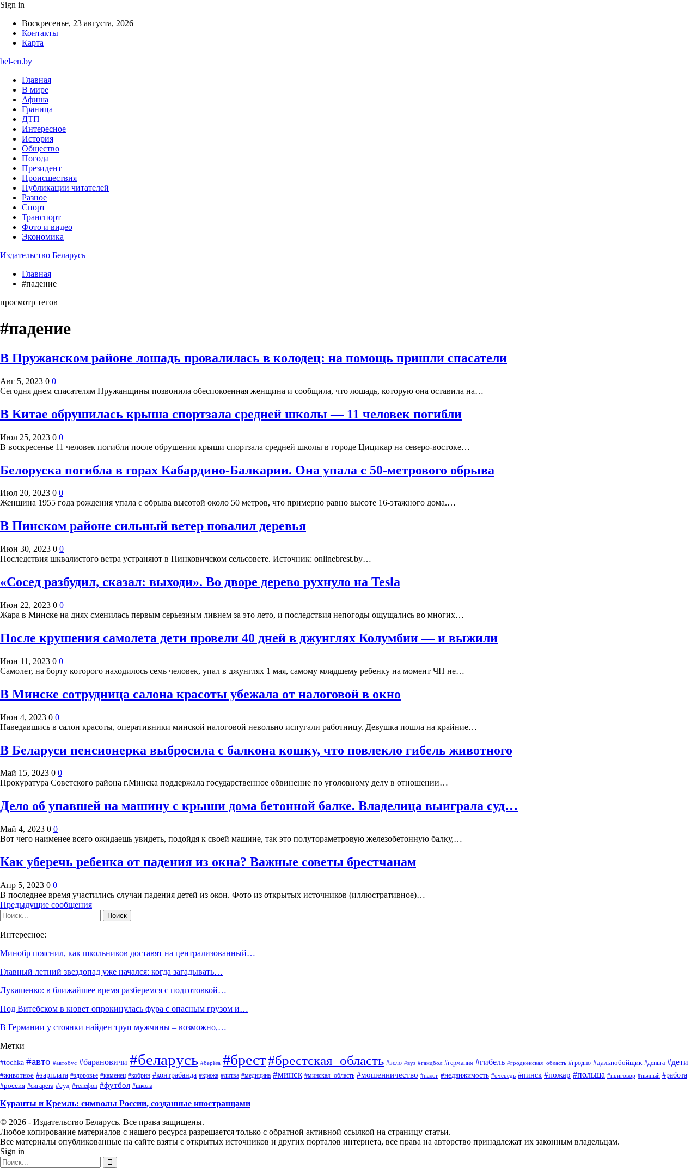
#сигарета (40, 1085)
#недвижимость (465, 1075)
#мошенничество (387, 1074)
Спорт (33, 207)
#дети (677, 1062)
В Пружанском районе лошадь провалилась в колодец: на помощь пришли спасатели (253, 358)
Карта (33, 42)
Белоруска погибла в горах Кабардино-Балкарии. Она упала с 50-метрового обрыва (247, 470)
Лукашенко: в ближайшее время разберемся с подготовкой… (113, 990)
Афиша (35, 99)
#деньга (654, 1063)
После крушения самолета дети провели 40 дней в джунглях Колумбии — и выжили (249, 638)
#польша (589, 1074)
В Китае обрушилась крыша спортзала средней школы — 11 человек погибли (231, 414)
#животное (17, 1075)
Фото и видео (47, 227)
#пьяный (649, 1075)
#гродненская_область (536, 1063)
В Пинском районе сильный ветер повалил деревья (153, 526)
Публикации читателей (65, 187)
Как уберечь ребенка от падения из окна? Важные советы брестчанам (208, 862)
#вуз (409, 1063)
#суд (63, 1085)
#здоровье (84, 1075)
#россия (12, 1086)
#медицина (256, 1075)
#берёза (210, 1063)
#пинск (530, 1074)
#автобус (65, 1063)
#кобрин (139, 1075)
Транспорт (41, 217)
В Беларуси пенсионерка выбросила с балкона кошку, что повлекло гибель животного (256, 750)
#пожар (557, 1074)
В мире (35, 89)
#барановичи (103, 1062)
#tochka (12, 1062)
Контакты (40, 33)
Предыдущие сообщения (46, 904)
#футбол (115, 1085)
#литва (230, 1075)
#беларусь (164, 1059)
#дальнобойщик (617, 1062)
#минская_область (329, 1075)
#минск (287, 1074)
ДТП (31, 119)
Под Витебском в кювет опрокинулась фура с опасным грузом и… (124, 1008)
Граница (37, 109)
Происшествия (49, 177)
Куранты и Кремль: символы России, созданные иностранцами (125, 1103)
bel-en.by (16, 61)
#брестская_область (326, 1060)
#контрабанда (174, 1075)
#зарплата (52, 1074)
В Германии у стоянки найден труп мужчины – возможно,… (113, 1027)
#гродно (579, 1063)
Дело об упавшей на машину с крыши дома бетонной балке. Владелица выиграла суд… (259, 806)
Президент (42, 168)
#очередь (503, 1076)
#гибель (490, 1062)
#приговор (621, 1075)
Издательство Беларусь (42, 255)
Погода (35, 158)
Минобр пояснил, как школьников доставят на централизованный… (127, 953)
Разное (34, 197)
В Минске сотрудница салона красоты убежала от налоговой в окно (200, 694)
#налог (429, 1075)
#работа (674, 1074)
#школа (142, 1086)
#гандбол (430, 1063)
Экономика (43, 236)
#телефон (84, 1086)
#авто (38, 1061)
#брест (244, 1059)
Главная (36, 79)
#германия (458, 1063)
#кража (208, 1075)
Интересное (44, 128)
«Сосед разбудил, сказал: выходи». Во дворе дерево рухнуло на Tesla (200, 582)
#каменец (113, 1075)
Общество (40, 148)
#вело (394, 1063)
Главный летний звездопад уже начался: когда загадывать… (111, 971)
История (37, 138)
